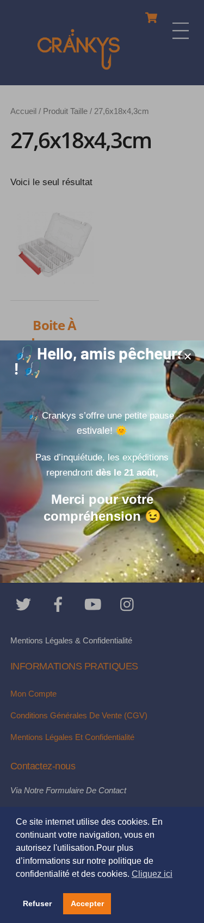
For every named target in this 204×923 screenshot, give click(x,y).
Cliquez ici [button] (152, 873)
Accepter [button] (87, 903)
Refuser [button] (37, 903)
